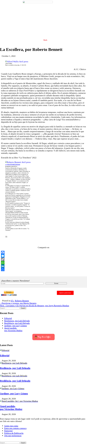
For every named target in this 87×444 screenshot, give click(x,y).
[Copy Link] (43, 259)
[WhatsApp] (43, 262)
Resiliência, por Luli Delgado (17, 323)
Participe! (8, 430)
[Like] (3, 236)
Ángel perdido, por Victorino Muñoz (13, 329)
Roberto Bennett (22, 300)
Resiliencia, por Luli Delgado (17, 321)
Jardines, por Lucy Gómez (15, 325)
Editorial (8, 318)
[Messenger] (43, 256)
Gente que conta (11, 426)
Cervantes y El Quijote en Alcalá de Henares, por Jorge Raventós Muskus (34, 305)
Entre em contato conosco (15, 428)
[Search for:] (10, 308)
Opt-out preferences (12, 435)
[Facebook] (43, 252)
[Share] (43, 269)
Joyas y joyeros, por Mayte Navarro (19, 303)
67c (12, 300)
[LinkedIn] (43, 266)
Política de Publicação (13, 433)
